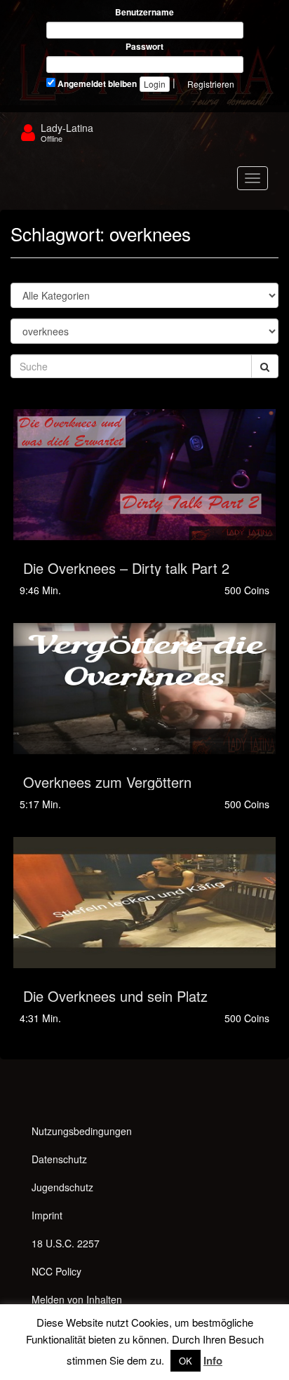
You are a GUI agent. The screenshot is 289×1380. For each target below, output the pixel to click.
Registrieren (210, 84)
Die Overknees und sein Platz (115, 996)
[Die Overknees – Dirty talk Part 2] (144, 474)
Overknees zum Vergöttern (107, 782)
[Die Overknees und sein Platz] (144, 902)
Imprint (47, 1215)
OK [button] (185, 1360)
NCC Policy (56, 1271)
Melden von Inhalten (77, 1299)
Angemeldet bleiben (96, 84)
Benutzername (144, 12)
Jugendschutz (62, 1187)
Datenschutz (59, 1159)
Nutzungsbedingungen (82, 1131)
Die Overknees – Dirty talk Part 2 (126, 568)
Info (212, 1360)
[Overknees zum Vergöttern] (144, 688)
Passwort (144, 47)
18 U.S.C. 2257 (66, 1243)
